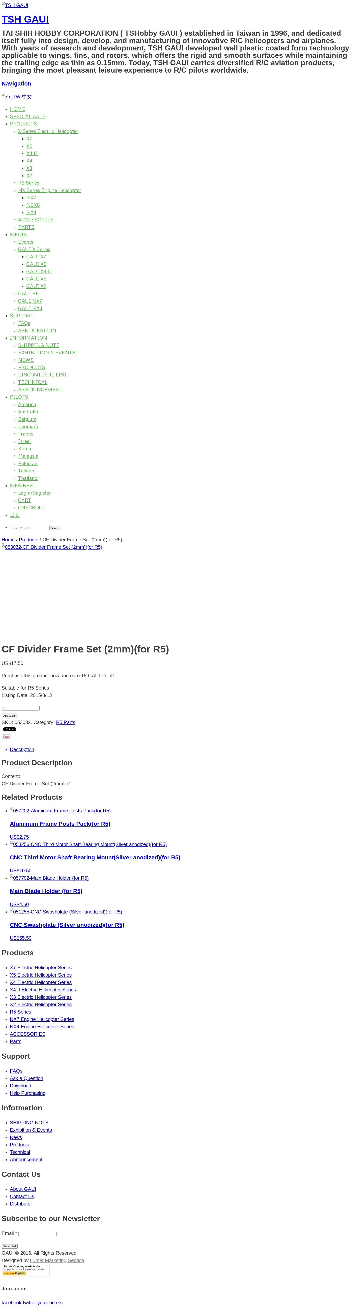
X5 (29, 146)
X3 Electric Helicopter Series (41, 997)
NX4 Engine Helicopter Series (42, 1026)
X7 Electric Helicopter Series (41, 967)
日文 (15, 515)
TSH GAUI (25, 19)
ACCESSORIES (36, 219)
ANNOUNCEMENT (40, 389)
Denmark (28, 426)
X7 (29, 138)
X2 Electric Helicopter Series (41, 1004)
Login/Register (34, 493)
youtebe (46, 1302)
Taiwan (26, 470)
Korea (24, 448)
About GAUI (23, 1189)
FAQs (24, 323)
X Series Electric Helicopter (48, 131)
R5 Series (28, 183)
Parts (15, 1041)
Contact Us (22, 1196)
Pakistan (28, 463)
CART (24, 500)
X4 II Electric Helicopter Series (43, 989)
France (25, 434)
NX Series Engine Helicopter (49, 190)
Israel (24, 441)
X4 (29, 160)
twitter (29, 1302)
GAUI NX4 (30, 308)
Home (8, 539)
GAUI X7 (36, 256)
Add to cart (9, 715)
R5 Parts (65, 722)
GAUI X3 (36, 279)
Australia (28, 411)
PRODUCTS (23, 124)
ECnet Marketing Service (57, 1260)
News (16, 1137)
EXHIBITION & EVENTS (46, 352)
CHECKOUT (32, 507)
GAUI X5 (36, 264)
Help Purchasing (27, 1093)
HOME (17, 109)
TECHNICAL (32, 382)
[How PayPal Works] (26, 1274)
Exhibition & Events (31, 1130)
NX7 (31, 197)
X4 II (32, 153)
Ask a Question (26, 1078)
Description (22, 749)
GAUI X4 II (39, 271)
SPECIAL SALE (27, 116)
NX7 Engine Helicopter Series (42, 1019)
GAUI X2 (36, 286)
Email (9, 1233)
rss (59, 1302)
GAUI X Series (34, 249)
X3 (29, 168)
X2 (29, 175)
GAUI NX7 (30, 301)
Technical (20, 1152)
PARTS (26, 227)
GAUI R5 (28, 293)
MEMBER (21, 485)
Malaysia (28, 456)
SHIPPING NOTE (38, 345)
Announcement (26, 1159)
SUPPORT (21, 315)
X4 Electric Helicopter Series (41, 982)
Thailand (28, 478)
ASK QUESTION (37, 330)
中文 (26, 96)
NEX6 (33, 205)
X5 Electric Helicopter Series (41, 975)
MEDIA (18, 234)
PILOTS (19, 397)
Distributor (21, 1204)
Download (20, 1085)
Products (28, 539)
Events (25, 242)
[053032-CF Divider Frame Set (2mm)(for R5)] (177, 591)
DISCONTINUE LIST (42, 374)
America (27, 404)
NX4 (31, 212)
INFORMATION (28, 338)
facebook (11, 1302)
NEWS (26, 360)
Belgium (27, 419)
